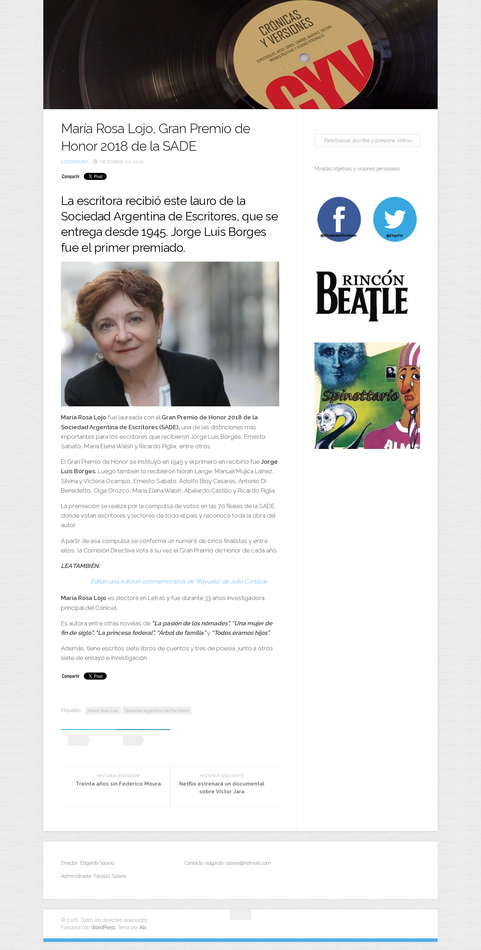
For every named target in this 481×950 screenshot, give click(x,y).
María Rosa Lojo (103, 710)
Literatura (74, 161)
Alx (142, 927)
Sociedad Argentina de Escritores (157, 710)
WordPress (103, 927)
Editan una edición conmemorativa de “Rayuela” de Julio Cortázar (178, 581)
